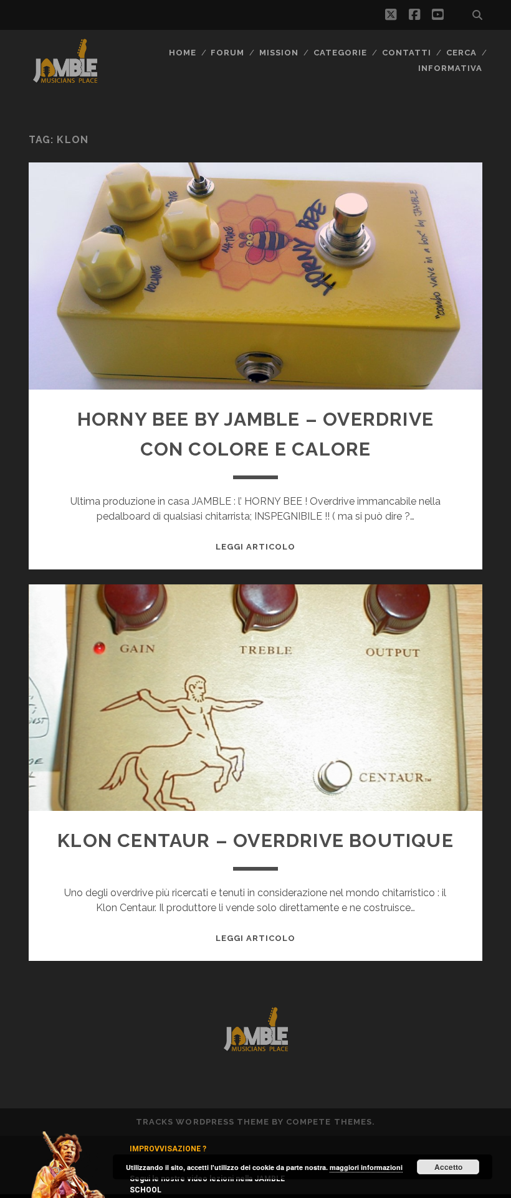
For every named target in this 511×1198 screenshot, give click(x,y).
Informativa (450, 68)
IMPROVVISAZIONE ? (168, 1148)
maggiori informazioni (366, 1167)
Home (182, 52)
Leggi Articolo (256, 546)
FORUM (227, 52)
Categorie (340, 52)
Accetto (448, 1166)
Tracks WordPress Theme (202, 1121)
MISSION (278, 52)
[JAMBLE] (65, 80)
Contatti (406, 52)
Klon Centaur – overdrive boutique (255, 840)
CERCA (461, 52)
